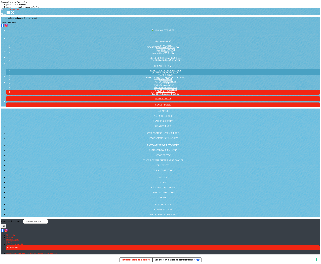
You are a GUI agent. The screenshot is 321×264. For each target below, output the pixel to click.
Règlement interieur (165, 88)
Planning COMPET (165, 50)
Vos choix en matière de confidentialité (174, 259)
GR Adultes (163, 165)
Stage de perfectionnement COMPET (163, 160)
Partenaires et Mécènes (165, 94)
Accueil (165, 83)
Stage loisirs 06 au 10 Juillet (165, 58)
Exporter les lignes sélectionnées (14, 2)
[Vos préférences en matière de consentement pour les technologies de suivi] (316, 259)
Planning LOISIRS (163, 116)
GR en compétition (165, 82)
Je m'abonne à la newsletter (12, 221)
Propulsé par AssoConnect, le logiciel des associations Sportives (31, 253)
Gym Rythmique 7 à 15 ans (163, 150)
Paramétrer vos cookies (15, 244)
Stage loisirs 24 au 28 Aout (163, 138)
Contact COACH (163, 209)
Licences (9, 237)
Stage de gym (165, 75)
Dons (163, 197)
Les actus (165, 45)
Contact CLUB (165, 89)
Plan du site (10, 235)
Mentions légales (12, 240)
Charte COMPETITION (163, 192)
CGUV (9, 242)
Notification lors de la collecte (136, 259)
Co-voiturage (163, 126)
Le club (163, 182)
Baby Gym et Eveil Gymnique (165, 70)
